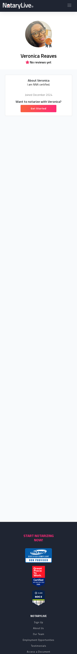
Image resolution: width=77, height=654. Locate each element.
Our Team (38, 634)
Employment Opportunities (38, 640)
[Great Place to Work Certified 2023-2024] (38, 576)
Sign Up (38, 622)
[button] (69, 6)
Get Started (38, 108)
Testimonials (38, 645)
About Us (38, 628)
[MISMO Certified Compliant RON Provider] (38, 555)
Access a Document (38, 651)
